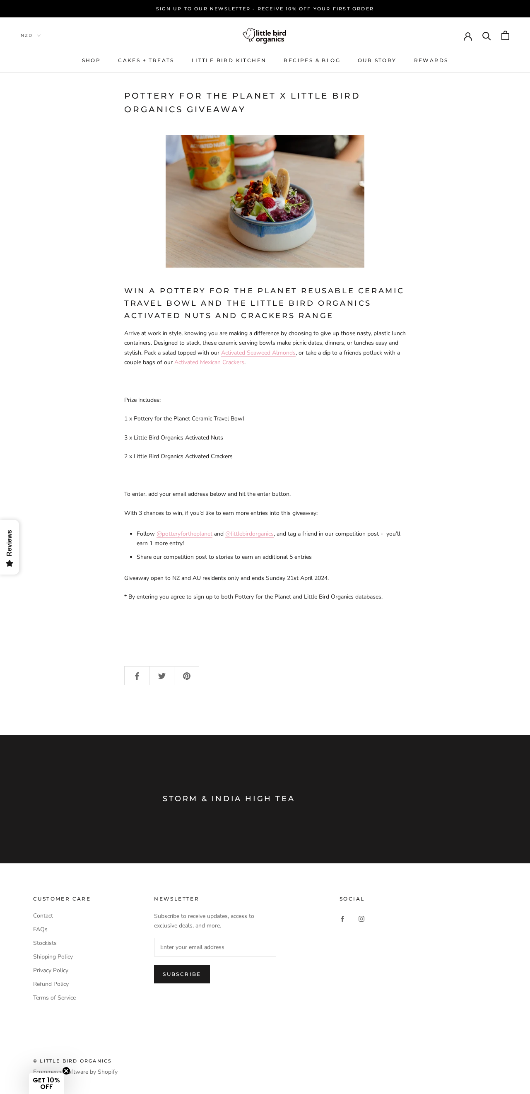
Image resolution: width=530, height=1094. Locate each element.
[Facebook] (342, 918)
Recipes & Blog (312, 60)
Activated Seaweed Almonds (258, 353)
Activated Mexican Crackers (209, 362)
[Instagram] (361, 918)
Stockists (45, 943)
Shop (91, 60)
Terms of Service (54, 998)
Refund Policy (51, 984)
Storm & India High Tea (229, 798)
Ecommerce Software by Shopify (75, 1072)
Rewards (431, 60)
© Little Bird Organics (72, 1061)
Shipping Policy (53, 957)
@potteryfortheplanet (184, 534)
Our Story (377, 60)
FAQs (40, 929)
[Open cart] (505, 35)
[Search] (486, 35)
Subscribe (182, 974)
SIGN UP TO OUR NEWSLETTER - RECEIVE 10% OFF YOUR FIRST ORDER (265, 9)
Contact (43, 916)
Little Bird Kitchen (229, 60)
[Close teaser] (66, 1071)
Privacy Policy (50, 970)
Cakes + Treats (146, 60)
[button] (46, 1083)
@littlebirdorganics (249, 534)
